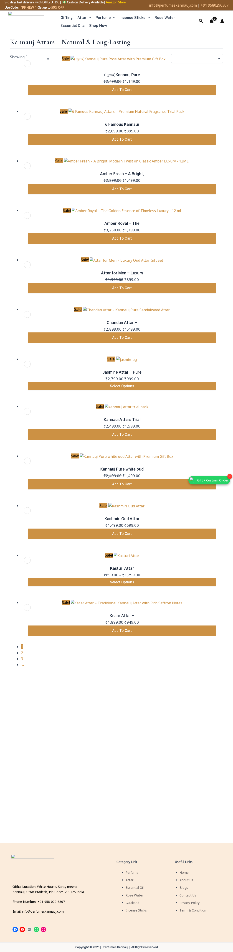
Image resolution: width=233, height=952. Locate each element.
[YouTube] (22, 929)
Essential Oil (135, 887)
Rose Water (134, 895)
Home (184, 872)
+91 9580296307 (214, 5)
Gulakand (132, 903)
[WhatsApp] (36, 929)
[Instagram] (43, 929)
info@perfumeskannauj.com (173, 5)
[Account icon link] (222, 21)
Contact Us (188, 895)
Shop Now (98, 25)
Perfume (103, 17)
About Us (186, 880)
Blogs (184, 887)
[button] (88, 18)
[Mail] (29, 929)
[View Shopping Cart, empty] (211, 21)
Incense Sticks (132, 17)
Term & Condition (193, 910)
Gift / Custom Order (213, 480)
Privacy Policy (190, 903)
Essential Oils (73, 25)
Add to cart (122, 90)
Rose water (164, 17)
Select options (122, 386)
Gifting (67, 17)
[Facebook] (15, 929)
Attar (81, 17)
